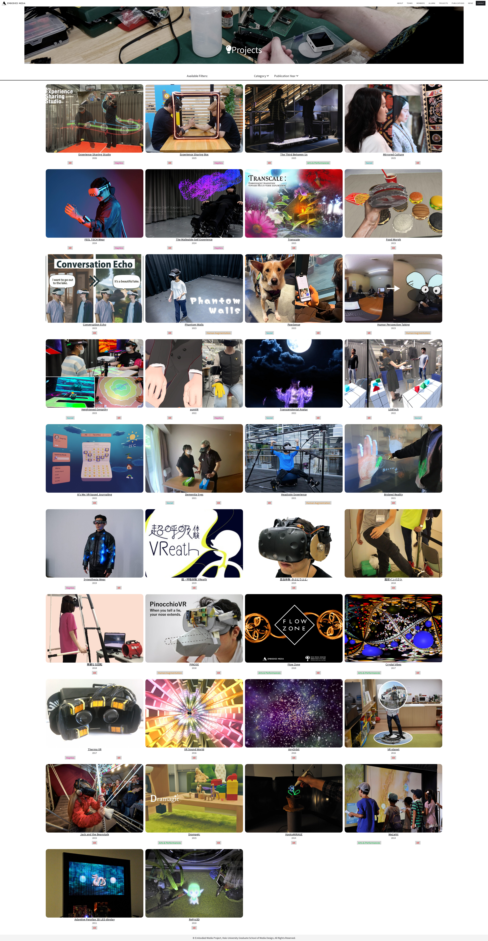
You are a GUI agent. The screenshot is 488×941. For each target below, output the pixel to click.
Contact (480, 3)
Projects (443, 3)
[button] (410, 3)
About (400, 3)
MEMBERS (421, 3)
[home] (13, 3)
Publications (458, 3)
